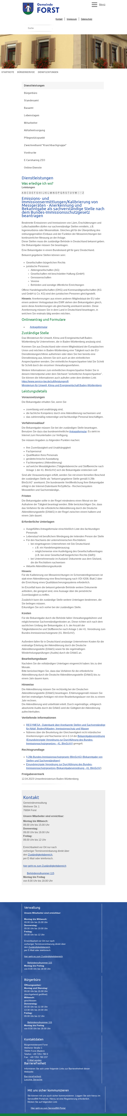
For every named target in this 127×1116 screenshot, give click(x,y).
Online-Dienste (33, 167)
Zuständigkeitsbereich (40, 854)
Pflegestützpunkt (34, 137)
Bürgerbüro (30, 93)
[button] (97, 4)
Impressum (72, 19)
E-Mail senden (34, 1060)
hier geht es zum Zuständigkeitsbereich (44, 866)
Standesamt (31, 100)
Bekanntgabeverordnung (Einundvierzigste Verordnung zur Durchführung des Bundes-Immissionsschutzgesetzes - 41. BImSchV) (65, 740)
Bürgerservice (26, 72)
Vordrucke (30, 152)
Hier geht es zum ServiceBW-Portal (48, 1108)
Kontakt (59, 19)
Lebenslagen (31, 115)
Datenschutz (86, 19)
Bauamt (29, 108)
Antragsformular (38, 327)
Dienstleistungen (48, 72)
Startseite (8, 72)
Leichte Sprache (33, 1079)
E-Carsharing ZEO (34, 160)
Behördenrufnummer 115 (40, 873)
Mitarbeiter (30, 122)
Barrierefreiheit (32, 1076)
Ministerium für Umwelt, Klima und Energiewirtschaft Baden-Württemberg (62, 385)
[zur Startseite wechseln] (48, 14)
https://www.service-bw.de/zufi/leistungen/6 (45, 381)
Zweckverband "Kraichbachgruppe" (45, 145)
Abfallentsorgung (34, 130)
